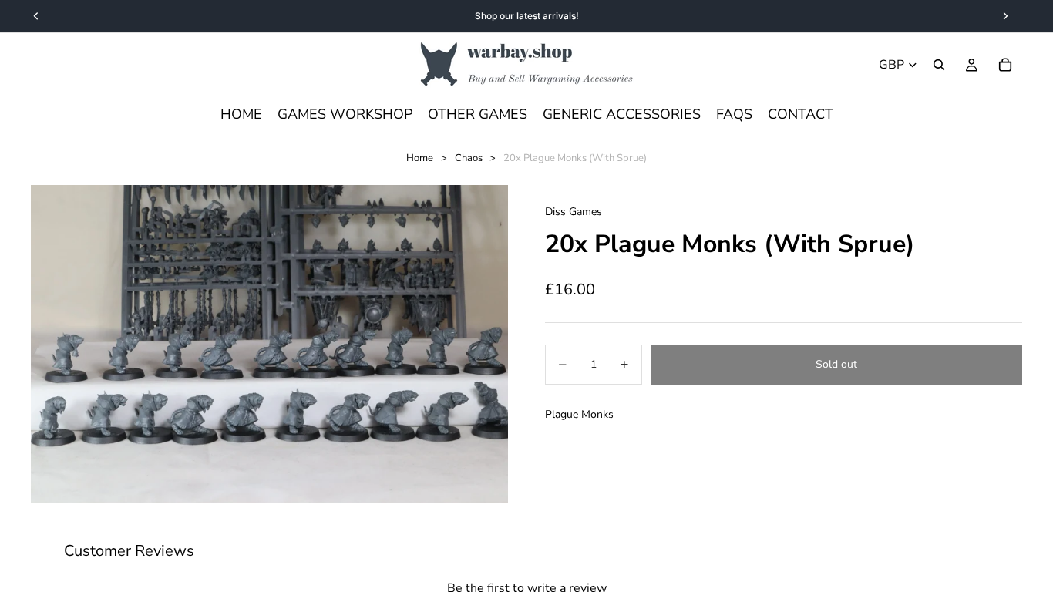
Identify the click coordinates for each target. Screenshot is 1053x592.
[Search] (939, 65)
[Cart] (1005, 65)
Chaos (469, 158)
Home (419, 158)
